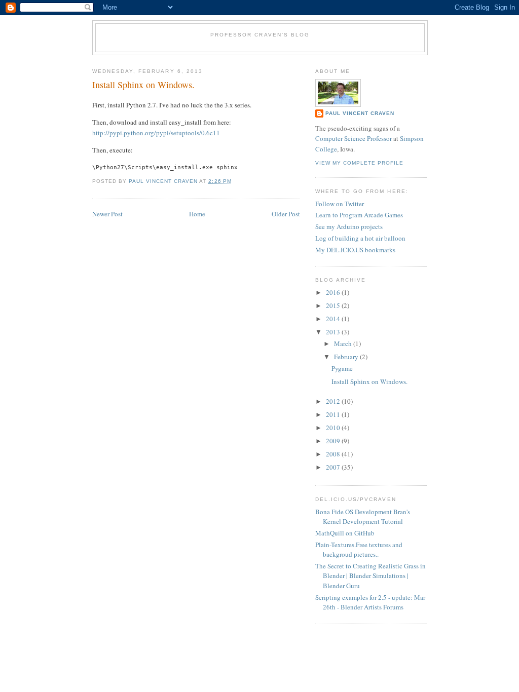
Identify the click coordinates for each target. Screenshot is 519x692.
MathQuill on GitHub (345, 532)
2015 (334, 305)
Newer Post (107, 213)
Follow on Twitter (339, 203)
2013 (334, 331)
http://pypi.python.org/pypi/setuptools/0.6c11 (156, 132)
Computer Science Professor (353, 138)
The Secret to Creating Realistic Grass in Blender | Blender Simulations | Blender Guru (370, 575)
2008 (334, 453)
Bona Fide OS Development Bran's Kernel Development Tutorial (362, 516)
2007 (334, 467)
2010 (334, 427)
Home (197, 213)
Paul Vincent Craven (359, 113)
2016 (334, 292)
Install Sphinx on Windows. (369, 381)
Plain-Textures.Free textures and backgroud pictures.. (358, 549)
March (343, 343)
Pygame (342, 368)
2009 (334, 440)
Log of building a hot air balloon (360, 238)
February (347, 356)
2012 (334, 401)
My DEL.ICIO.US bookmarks (355, 249)
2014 (334, 318)
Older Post (286, 213)
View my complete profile (359, 163)
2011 (334, 414)
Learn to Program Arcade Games (359, 214)
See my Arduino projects (349, 226)
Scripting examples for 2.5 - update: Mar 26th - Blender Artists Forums (370, 602)
